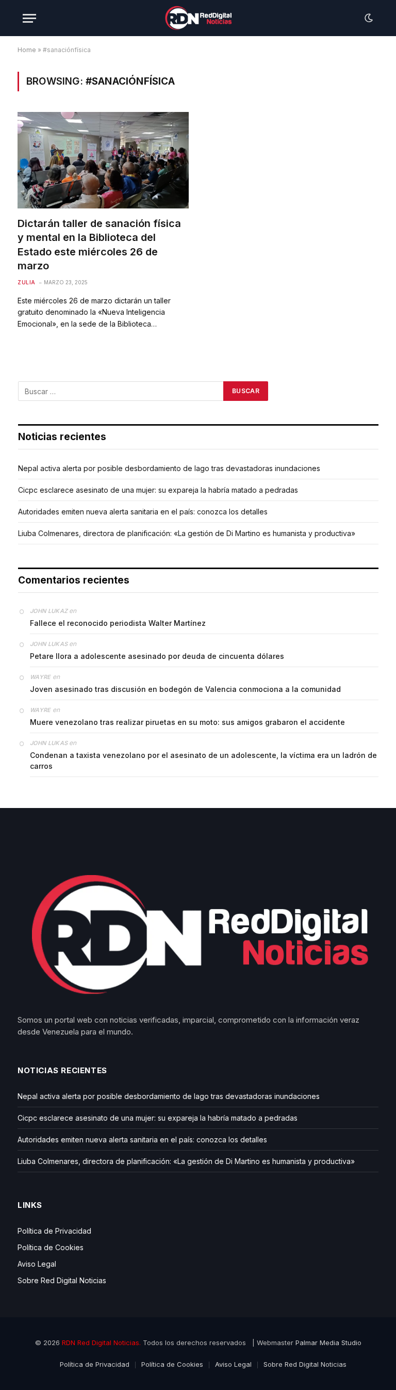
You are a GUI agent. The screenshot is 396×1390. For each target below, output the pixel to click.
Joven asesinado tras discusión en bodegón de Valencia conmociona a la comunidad (185, 689)
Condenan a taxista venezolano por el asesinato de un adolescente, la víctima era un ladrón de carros (203, 760)
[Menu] (29, 18)
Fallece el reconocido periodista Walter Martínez (118, 623)
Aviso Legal (37, 1263)
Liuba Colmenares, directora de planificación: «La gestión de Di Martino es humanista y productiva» (186, 533)
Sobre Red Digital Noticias (62, 1280)
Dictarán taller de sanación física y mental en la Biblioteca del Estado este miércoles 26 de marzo (99, 244)
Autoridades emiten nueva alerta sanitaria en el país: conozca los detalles (143, 511)
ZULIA (27, 282)
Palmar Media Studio (328, 1342)
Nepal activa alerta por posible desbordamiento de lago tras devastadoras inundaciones (169, 468)
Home (27, 50)
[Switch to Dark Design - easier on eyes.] (367, 18)
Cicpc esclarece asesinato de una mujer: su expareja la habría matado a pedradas (158, 490)
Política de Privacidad (54, 1230)
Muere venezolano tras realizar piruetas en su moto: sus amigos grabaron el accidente (187, 722)
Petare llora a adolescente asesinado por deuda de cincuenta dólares (157, 656)
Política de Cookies (51, 1247)
